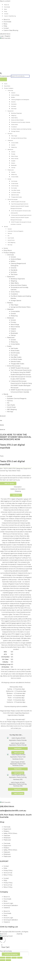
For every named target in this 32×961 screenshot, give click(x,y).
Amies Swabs (14, 183)
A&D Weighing (11, 242)
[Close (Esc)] (19, 958)
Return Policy (8, 875)
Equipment (11, 111)
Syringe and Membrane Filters (19, 138)
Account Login (8, 903)
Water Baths (14, 117)
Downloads (7, 7)
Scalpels (13, 160)
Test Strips (13, 108)
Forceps (13, 154)
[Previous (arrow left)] (2, 960)
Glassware (10, 140)
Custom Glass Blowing (10, 16)
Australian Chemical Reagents (15, 231)
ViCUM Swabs (14, 185)
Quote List (2, 429)
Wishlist (2, 425)
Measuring (14, 147)
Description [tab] (18, 487)
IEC (8, 235)
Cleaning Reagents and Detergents (20, 99)
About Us (6, 4)
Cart (1, 420)
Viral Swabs (14, 181)
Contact (6, 13)
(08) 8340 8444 (7, 806)
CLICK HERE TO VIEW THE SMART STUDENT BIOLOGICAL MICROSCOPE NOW (15, 437)
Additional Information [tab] (17, 489)
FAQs (5, 11)
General (13, 92)
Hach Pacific (11, 238)
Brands (6, 226)
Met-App (10, 244)
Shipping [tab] (18, 491)
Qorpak (10, 229)
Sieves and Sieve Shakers (17, 120)
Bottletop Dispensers (16, 113)
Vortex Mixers (14, 124)
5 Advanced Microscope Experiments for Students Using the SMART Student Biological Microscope (21, 217)
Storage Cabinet (15, 131)
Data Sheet (16, 495)
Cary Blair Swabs (15, 190)
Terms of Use (8, 873)
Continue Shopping (10, 954)
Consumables (14, 142)
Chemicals (10, 90)
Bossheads (13, 165)
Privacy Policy (8, 870)
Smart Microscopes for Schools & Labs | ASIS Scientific (21, 212)
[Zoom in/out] (2, 958)
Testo (2, 456)
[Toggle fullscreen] (8, 958)
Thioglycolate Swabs (16, 197)
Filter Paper (14, 135)
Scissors (13, 163)
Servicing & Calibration (11, 905)
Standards (13, 104)
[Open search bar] (1, 74)
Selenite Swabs (15, 194)
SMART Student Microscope (18, 201)
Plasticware (11, 170)
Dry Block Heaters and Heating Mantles (21, 129)
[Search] (3, 79)
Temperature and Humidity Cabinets (20, 122)
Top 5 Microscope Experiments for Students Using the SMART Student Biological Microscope (20, 206)
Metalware (10, 149)
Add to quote (9, 483)
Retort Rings (14, 156)
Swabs (9, 179)
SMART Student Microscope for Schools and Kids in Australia (21, 223)
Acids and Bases (15, 95)
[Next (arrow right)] (8, 960)
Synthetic (13, 106)
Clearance (7, 907)
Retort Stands (14, 158)
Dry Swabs (14, 188)
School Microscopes (12, 199)
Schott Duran (11, 240)
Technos (10, 233)
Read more (17, 748)
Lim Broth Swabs (15, 192)
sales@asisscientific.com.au (13, 811)
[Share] (14, 958)
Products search (5, 76)
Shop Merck (7, 86)
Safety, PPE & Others (10, 833)
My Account (3, 416)
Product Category (8, 88)
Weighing (13, 115)
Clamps (13, 167)
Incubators (14, 126)
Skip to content (5, 1)
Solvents (13, 101)
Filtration (10, 133)
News (5, 9)
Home (5, 83)
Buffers (13, 97)
